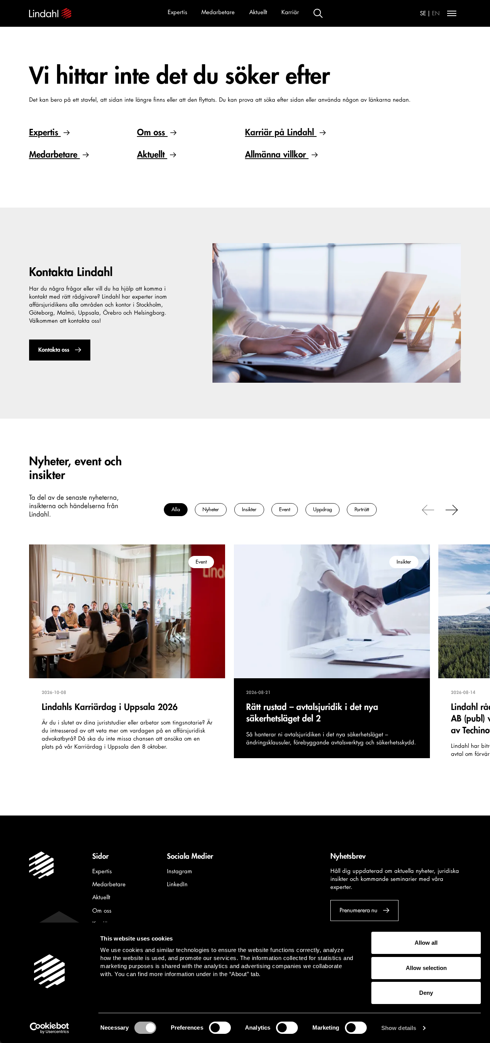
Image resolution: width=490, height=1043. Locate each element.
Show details (398, 1028)
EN (436, 13)
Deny (426, 992)
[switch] (220, 1028)
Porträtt (361, 509)
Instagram (179, 871)
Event (284, 509)
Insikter (249, 509)
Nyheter (211, 509)
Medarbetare (218, 12)
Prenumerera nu (358, 910)
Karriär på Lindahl (281, 132)
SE (423, 13)
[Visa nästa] (452, 509)
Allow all (426, 942)
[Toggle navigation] (452, 13)
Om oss (152, 132)
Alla (176, 509)
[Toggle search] (318, 13)
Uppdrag (322, 509)
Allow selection (426, 968)
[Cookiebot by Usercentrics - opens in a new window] (49, 1028)
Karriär (290, 12)
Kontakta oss (53, 350)
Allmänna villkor (277, 154)
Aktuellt (258, 12)
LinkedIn (177, 884)
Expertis (177, 12)
